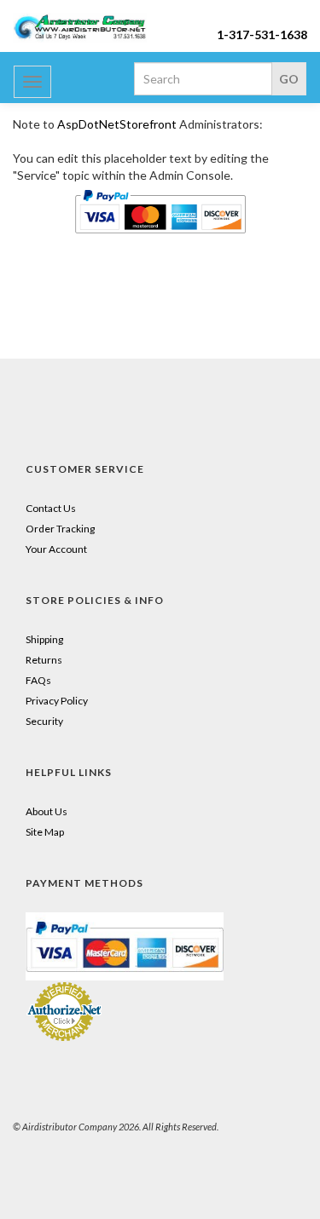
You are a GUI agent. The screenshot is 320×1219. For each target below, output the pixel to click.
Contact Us (51, 508)
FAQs (38, 680)
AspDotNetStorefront (117, 124)
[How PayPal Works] (125, 945)
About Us (46, 811)
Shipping (44, 639)
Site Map (45, 831)
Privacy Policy (57, 700)
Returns (44, 659)
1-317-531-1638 (262, 34)
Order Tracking (60, 528)
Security (44, 721)
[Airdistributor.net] (80, 28)
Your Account (56, 549)
